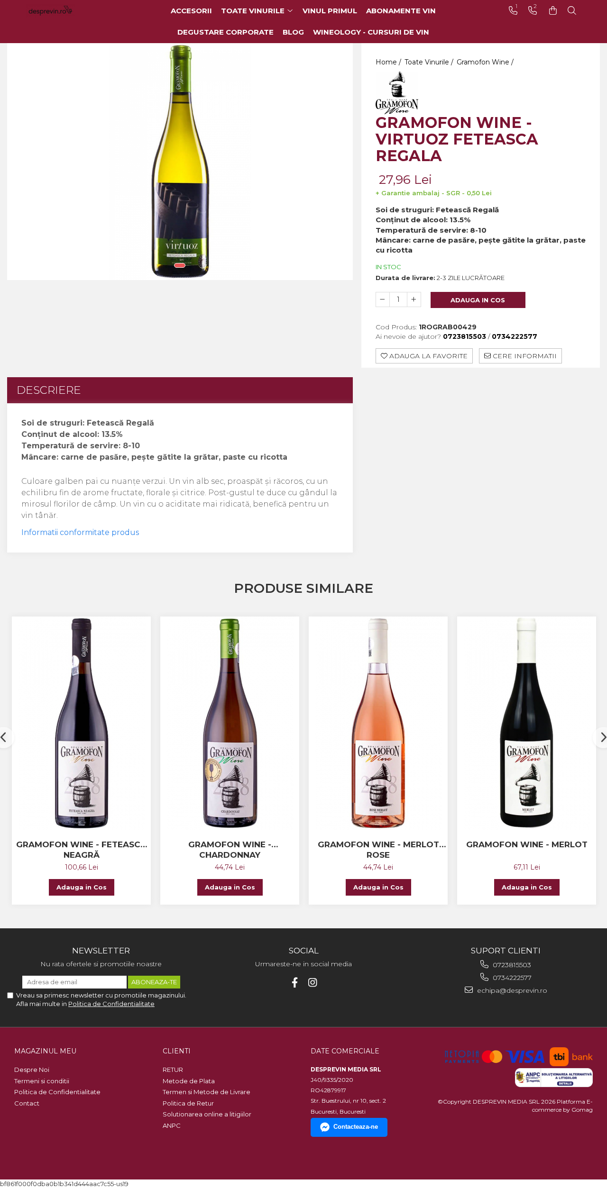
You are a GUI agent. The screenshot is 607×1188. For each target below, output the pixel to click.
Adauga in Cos (478, 300)
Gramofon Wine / (486, 62)
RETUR (173, 1069)
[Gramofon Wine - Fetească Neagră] (81, 723)
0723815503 (511, 965)
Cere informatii (524, 356)
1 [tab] (179, 265)
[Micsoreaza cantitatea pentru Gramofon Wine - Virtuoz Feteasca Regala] (383, 299)
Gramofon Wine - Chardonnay (229, 850)
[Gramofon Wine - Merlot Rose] (378, 723)
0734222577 (511, 977)
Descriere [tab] (49, 390)
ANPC (172, 1125)
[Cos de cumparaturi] (552, 10)
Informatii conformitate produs (80, 532)
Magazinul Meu (45, 1051)
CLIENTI (177, 1051)
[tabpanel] (180, 161)
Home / (389, 62)
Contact (26, 1103)
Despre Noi (31, 1069)
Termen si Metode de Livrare (206, 1092)
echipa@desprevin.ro (511, 990)
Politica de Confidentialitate (111, 1003)
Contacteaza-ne (355, 1126)
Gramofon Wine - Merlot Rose (378, 850)
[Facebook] (294, 982)
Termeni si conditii (41, 1081)
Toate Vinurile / (430, 62)
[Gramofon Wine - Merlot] (526, 723)
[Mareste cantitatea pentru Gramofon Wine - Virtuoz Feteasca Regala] (414, 299)
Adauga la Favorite (427, 356)
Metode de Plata (189, 1081)
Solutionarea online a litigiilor (207, 1114)
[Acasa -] (64, 10)
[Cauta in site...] (572, 10)
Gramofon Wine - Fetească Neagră (81, 850)
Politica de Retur (188, 1103)
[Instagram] (312, 982)
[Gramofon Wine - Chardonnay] (229, 723)
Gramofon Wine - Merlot (527, 844)
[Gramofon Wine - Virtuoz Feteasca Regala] (180, 161)
